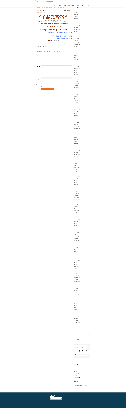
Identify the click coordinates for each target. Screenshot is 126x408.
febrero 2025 (76, 38)
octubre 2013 (76, 279)
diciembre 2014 (76, 255)
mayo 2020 (76, 139)
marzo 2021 (76, 120)
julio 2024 (75, 50)
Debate (75, 385)
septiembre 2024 (77, 48)
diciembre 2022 (76, 83)
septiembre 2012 (77, 299)
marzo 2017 (76, 208)
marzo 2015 (76, 249)
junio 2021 (76, 115)
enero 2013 (76, 292)
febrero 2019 (76, 167)
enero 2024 (76, 61)
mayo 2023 (76, 74)
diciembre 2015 (76, 236)
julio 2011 (75, 326)
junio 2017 (76, 202)
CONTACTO (83, 5)
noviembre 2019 (77, 150)
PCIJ (54, 5)
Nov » (75, 357)
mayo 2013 (76, 286)
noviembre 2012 (77, 296)
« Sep (75, 354)
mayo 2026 (76, 14)
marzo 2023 (76, 77)
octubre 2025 (76, 27)
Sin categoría (44, 46)
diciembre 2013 (76, 275)
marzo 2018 (76, 188)
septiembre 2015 (77, 242)
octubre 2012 (76, 298)
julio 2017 (75, 201)
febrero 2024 (76, 59)
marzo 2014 (76, 270)
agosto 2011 (76, 324)
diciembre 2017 (76, 193)
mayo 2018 (76, 184)
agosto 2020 (76, 133)
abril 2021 (76, 119)
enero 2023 (76, 81)
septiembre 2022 (77, 89)
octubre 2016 (76, 217)
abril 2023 (76, 76)
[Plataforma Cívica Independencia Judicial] (44, 2)
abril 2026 (76, 16)
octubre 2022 (76, 87)
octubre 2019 (76, 152)
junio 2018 (76, 182)
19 (86, 348)
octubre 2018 (76, 174)
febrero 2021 (76, 122)
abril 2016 (76, 229)
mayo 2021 (76, 117)
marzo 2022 (76, 98)
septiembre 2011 (77, 322)
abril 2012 (76, 309)
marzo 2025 (76, 36)
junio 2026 (76, 12)
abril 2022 (76, 96)
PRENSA (78, 5)
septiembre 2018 (77, 176)
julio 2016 (75, 223)
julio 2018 (75, 180)
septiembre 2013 (77, 281)
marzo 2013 (76, 288)
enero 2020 (76, 147)
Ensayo (75, 364)
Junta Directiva (76, 367)
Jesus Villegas (39, 10)
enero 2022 (76, 102)
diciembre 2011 (76, 316)
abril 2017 (76, 206)
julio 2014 (75, 262)
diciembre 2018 (76, 171)
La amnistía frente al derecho (82, 385)
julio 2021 (75, 113)
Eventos (77, 385)
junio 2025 (76, 31)
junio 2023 (76, 72)
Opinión (75, 375)
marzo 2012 (76, 311)
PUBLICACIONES (59, 5)
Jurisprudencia (76, 369)
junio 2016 (76, 225)
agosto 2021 (76, 111)
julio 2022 (75, 91)
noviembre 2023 (77, 64)
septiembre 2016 (77, 219)
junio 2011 (76, 327)
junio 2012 (76, 305)
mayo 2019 (76, 161)
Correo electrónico (39, 81)
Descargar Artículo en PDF (67, 43)
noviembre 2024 (77, 44)
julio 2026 (75, 10)
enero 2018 (76, 191)
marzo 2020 (76, 143)
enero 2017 (76, 212)
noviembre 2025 (77, 25)
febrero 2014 (76, 271)
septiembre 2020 (77, 132)
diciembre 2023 (76, 63)
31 (82, 351)
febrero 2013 (76, 290)
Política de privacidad (60, 404)
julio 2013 (75, 283)
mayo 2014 (76, 266)
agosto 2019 (76, 156)
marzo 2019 (76, 165)
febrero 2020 (76, 145)
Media (75, 371)
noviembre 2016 (77, 216)
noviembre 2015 (77, 238)
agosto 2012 (76, 301)
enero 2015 (76, 253)
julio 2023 (75, 70)
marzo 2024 (76, 57)
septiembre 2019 (77, 154)
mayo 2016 (76, 227)
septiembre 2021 (77, 109)
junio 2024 (76, 51)
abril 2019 (76, 163)
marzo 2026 (76, 18)
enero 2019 (76, 169)
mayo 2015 (76, 247)
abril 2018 (76, 186)
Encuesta (89, 5)
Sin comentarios (68, 10)
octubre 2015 (76, 240)
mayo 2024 (76, 53)
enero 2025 (76, 40)
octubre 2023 (76, 66)
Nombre (37, 79)
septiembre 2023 (77, 68)
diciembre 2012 (76, 294)
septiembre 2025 (77, 29)
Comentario (38, 66)
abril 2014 (76, 268)
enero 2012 (76, 314)
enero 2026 (76, 22)
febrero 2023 (76, 79)
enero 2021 (76, 124)
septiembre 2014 (77, 260)
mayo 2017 (76, 204)
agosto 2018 (76, 178)
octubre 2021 (76, 107)
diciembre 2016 (76, 214)
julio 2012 (75, 303)
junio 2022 (76, 92)
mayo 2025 (76, 33)
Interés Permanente (77, 366)
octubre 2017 (76, 197)
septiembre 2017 (77, 199)
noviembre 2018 (77, 173)
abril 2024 (76, 55)
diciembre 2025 (76, 23)
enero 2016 (76, 234)
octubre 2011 (76, 320)
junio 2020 (76, 137)
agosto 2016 (76, 221)
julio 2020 (75, 135)
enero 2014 (76, 273)
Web (36, 84)
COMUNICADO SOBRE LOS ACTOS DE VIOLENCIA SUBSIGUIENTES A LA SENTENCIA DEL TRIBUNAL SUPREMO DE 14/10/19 (45, 53)
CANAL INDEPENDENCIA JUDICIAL (69, 5)
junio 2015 (76, 245)
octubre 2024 (76, 46)
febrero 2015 (76, 251)
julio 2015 (75, 243)
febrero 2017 (76, 210)
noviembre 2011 (77, 318)
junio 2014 (76, 264)
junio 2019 (76, 160)
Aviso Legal (67, 404)
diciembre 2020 (76, 126)
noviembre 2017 (77, 195)
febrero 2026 (76, 20)
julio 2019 (75, 158)
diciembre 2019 (76, 148)
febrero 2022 (76, 100)
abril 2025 (76, 35)
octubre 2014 (76, 258)
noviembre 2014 (77, 257)
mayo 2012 (76, 307)
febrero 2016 (76, 232)
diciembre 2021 (76, 104)
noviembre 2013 (77, 277)
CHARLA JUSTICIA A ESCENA (41, 12)
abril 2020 (76, 141)
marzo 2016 (76, 230)
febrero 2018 (76, 189)
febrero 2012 (76, 313)
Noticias (75, 373)
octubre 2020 (76, 130)
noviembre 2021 (77, 105)
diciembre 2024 (76, 42)
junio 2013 (76, 285)
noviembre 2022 (77, 85)
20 (89, 348)
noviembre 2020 (77, 128)
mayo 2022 (76, 94)
